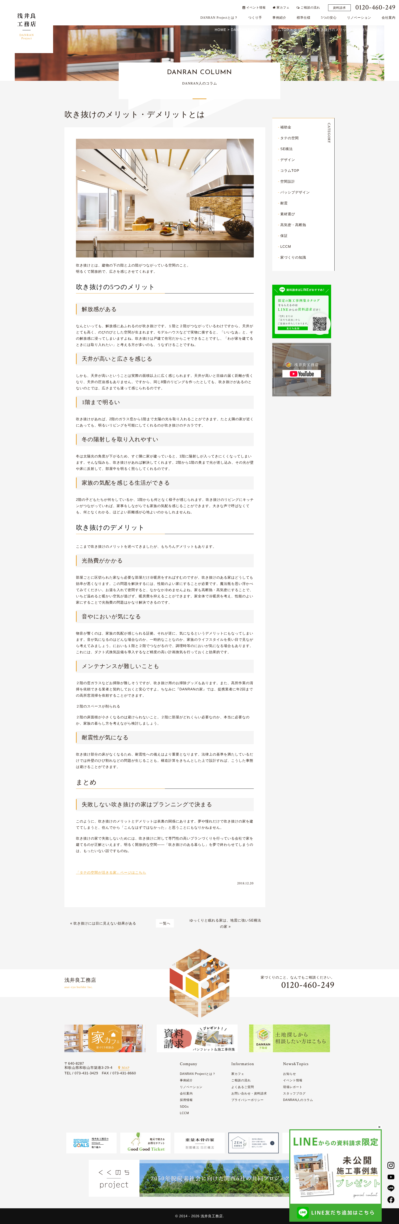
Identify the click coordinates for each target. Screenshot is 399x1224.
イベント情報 (255, 7)
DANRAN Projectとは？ (219, 17)
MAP (126, 1068)
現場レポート (292, 1087)
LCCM (285, 246)
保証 (284, 236)
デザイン (287, 160)
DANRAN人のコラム (298, 1100)
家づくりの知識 (293, 257)
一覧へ (164, 923)
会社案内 (389, 17)
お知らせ (289, 1074)
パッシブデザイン (295, 192)
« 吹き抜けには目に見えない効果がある (103, 923)
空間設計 (287, 181)
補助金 (285, 127)
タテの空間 (289, 138)
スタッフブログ (294, 1093)
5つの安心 (329, 17)
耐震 (284, 203)
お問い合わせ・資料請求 (249, 1093)
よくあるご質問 (242, 1087)
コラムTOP (289, 170)
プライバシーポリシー (247, 1100)
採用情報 (186, 1100)
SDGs (184, 1106)
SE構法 (286, 149)
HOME (220, 30)
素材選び (287, 214)
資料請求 (339, 7)
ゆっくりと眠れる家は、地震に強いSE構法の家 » (225, 923)
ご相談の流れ (310, 7)
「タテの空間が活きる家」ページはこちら (111, 872)
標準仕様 (304, 17)
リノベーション (359, 17)
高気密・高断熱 (293, 225)
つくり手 (255, 17)
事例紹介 (279, 17)
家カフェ (283, 7)
